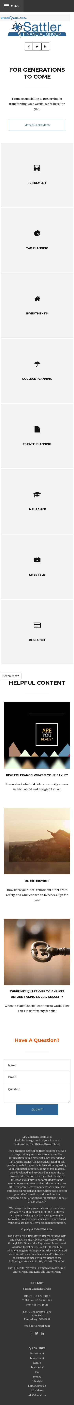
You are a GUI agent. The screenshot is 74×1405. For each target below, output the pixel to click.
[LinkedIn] (42, 1333)
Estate (37, 1362)
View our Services (37, 124)
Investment (37, 1358)
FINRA (38, 1247)
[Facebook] (31, 1333)
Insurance (37, 1367)
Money (37, 1376)
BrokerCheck (52, 1144)
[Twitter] (36, 1333)
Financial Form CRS (40, 1136)
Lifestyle (37, 1381)
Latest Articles (37, 1386)
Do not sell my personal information (43, 1223)
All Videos (37, 1390)
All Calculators (37, 1395)
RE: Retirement (37, 880)
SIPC (48, 1247)
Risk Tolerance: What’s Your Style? (37, 775)
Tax (37, 1372)
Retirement (37, 1353)
